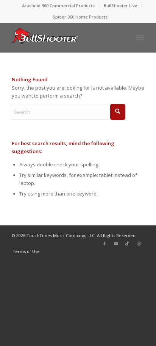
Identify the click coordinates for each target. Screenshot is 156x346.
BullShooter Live (120, 5)
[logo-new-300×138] (65, 37)
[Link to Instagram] (138, 243)
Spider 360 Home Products (80, 17)
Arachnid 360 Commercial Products (58, 5)
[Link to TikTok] (127, 243)
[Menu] (140, 37)
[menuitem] (58, 6)
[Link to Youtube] (116, 243)
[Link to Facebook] (104, 243)
